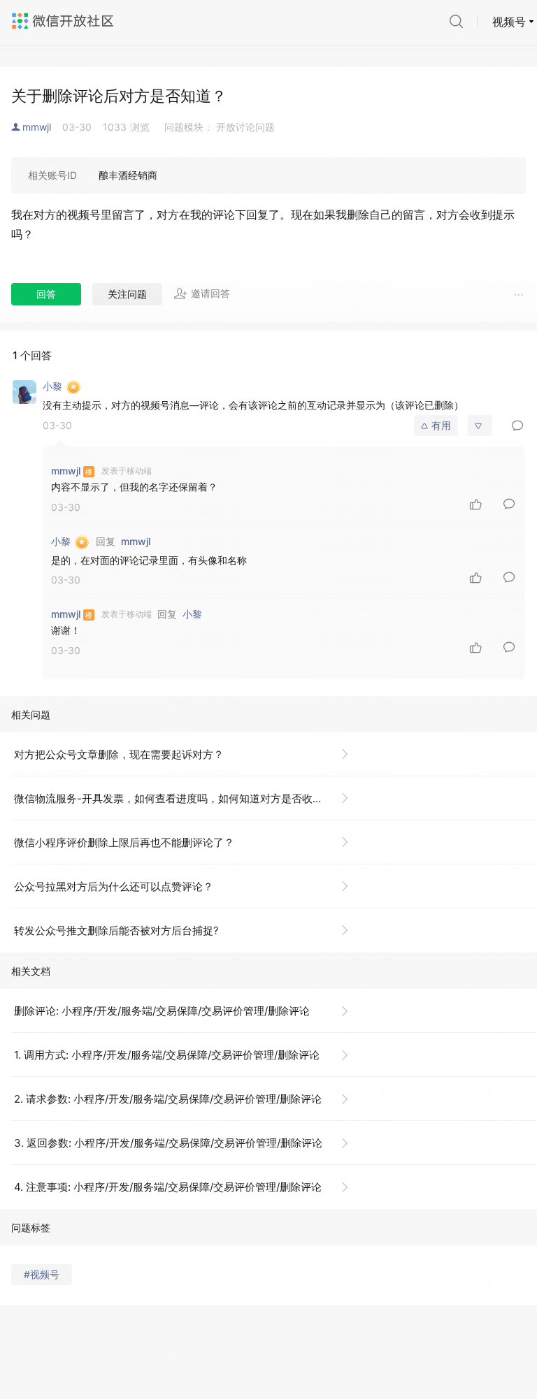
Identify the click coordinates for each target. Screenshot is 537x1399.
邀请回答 (210, 293)
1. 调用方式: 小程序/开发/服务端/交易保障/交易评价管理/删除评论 (167, 1054)
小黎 (192, 614)
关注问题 (127, 294)
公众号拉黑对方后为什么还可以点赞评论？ (113, 886)
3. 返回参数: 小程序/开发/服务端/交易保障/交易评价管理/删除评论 (168, 1143)
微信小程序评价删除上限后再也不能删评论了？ (124, 842)
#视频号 (41, 1274)
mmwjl (36, 127)
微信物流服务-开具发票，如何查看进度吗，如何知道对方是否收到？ (174, 798)
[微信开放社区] (64, 21)
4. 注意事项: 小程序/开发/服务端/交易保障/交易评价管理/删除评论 (168, 1187)
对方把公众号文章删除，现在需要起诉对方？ (119, 754)
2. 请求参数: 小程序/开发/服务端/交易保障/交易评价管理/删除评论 (168, 1099)
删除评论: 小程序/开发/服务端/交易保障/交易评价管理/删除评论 (162, 1010)
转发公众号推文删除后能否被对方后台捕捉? (116, 930)
